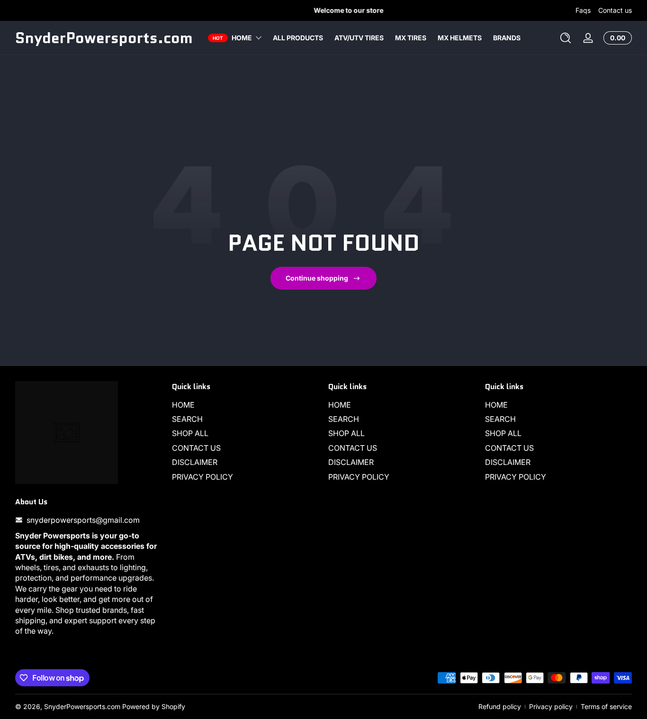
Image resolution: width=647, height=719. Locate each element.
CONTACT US (196, 448)
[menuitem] (245, 405)
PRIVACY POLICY (202, 477)
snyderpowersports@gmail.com (83, 520)
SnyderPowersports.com (82, 706)
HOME (183, 405)
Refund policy (499, 706)
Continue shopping (317, 278)
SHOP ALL (190, 433)
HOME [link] (242, 38)
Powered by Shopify (153, 706)
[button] (565, 38)
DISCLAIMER (194, 462)
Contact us (615, 10)
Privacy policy (551, 706)
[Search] (565, 38)
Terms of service (606, 706)
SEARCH (187, 419)
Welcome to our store (324, 10)
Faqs (583, 10)
